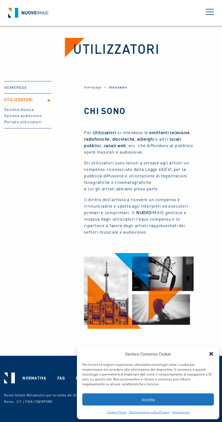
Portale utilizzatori (23, 121)
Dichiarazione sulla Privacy (149, 412)
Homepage (15, 87)
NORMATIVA (34, 378)
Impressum (181, 412)
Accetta (148, 399)
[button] (211, 354)
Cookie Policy (116, 412)
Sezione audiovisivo (23, 115)
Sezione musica (19, 109)
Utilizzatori (18, 99)
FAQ (61, 378)
